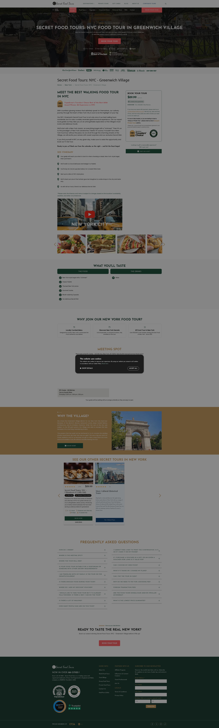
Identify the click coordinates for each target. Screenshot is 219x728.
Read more (105, 363)
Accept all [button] (133, 368)
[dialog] (109, 364)
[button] (86, 368)
